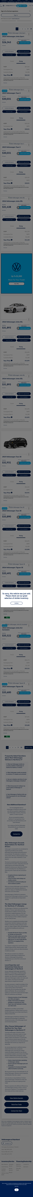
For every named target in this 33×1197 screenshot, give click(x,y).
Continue (16, 603)
